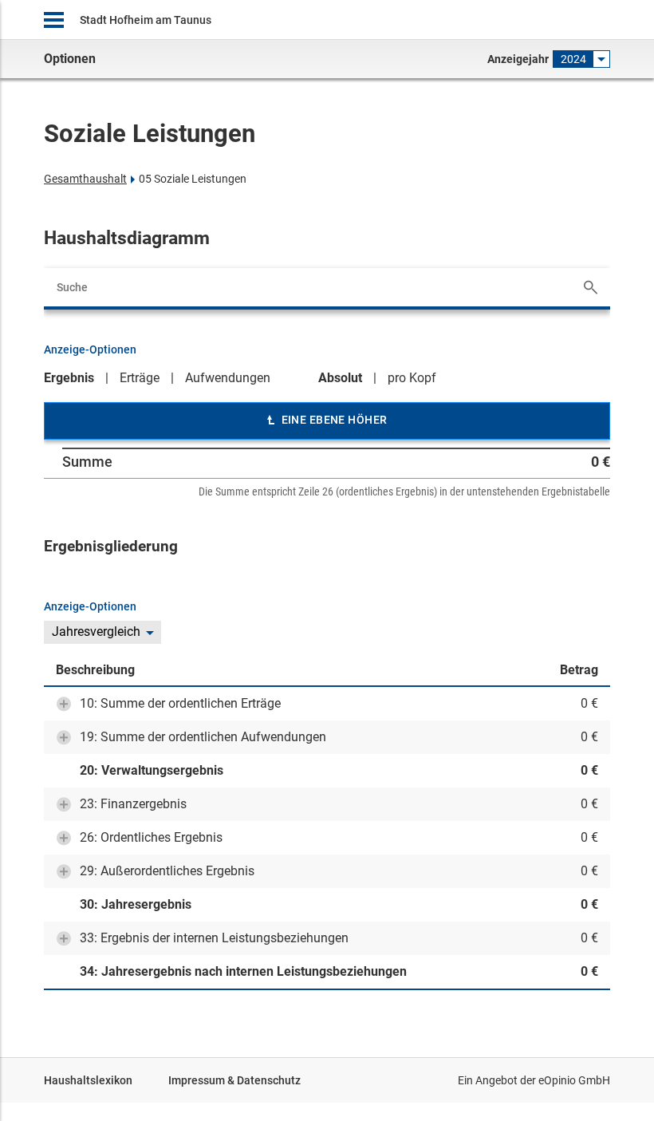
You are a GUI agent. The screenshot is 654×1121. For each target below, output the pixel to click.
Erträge (140, 377)
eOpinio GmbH (574, 1080)
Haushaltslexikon (88, 1080)
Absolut (340, 377)
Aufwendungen (227, 377)
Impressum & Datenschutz (234, 1080)
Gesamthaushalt (85, 178)
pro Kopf (412, 377)
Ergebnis (69, 377)
